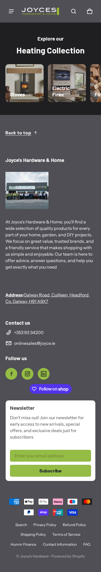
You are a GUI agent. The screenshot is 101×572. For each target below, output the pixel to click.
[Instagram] (27, 374)
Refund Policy (74, 525)
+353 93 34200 (29, 332)
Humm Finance (23, 544)
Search (21, 525)
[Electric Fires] (67, 83)
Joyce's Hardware (34, 556)
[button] (73, 11)
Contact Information (60, 544)
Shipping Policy (33, 534)
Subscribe (50, 470)
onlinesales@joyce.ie (34, 343)
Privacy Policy (44, 525)
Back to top (18, 132)
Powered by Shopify (68, 556)
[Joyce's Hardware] (40, 11)
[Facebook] (11, 374)
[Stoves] (24, 83)
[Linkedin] (44, 374)
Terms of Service (66, 534)
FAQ (86, 544)
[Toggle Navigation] (11, 11)
